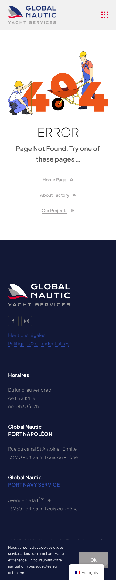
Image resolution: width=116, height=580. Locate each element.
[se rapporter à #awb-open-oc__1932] (104, 15)
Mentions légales (27, 335)
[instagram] (26, 321)
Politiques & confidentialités (39, 343)
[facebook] (13, 321)
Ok (93, 560)
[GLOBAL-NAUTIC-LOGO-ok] (32, 8)
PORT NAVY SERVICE (34, 484)
